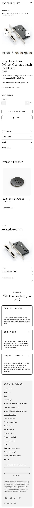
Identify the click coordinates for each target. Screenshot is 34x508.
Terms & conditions (10, 422)
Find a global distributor (12, 456)
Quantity (5, 99)
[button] (31, 103)
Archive (6, 459)
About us (7, 392)
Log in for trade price (7, 95)
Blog (5, 396)
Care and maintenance (12, 448)
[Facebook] (6, 498)
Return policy (8, 426)
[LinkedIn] (15, 498)
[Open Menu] (31, 3)
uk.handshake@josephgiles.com (15, 403)
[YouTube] (19, 498)
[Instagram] (10, 498)
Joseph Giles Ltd (10, 437)
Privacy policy (9, 429)
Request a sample (10, 452)
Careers (6, 400)
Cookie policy (8, 433)
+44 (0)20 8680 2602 (11, 407)
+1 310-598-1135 (10, 415)
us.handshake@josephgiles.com (15, 411)
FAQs (5, 444)
